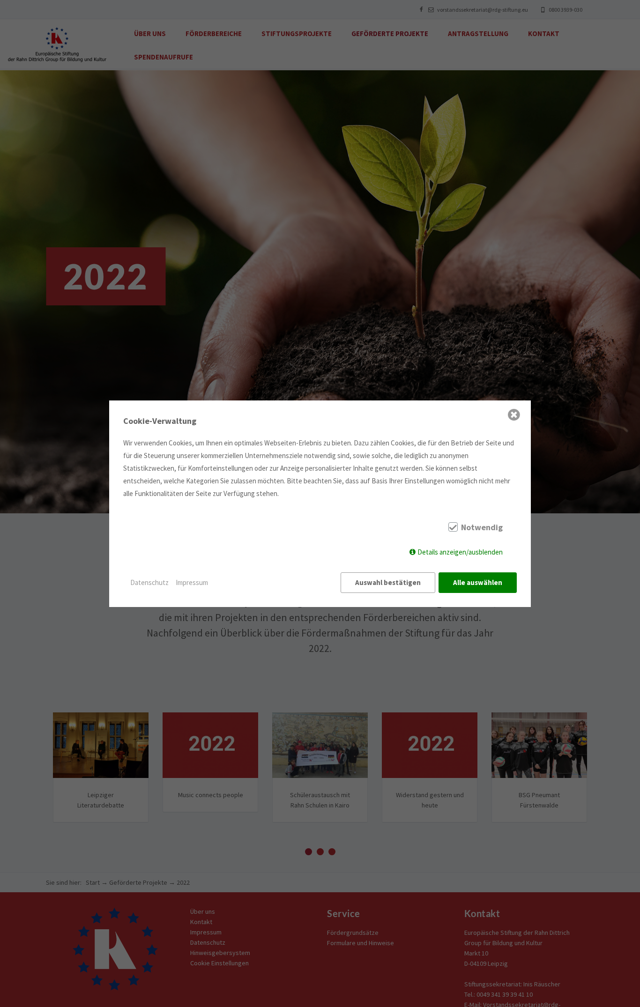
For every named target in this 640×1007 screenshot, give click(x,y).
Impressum (192, 582)
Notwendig (482, 527)
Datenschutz (149, 582)
